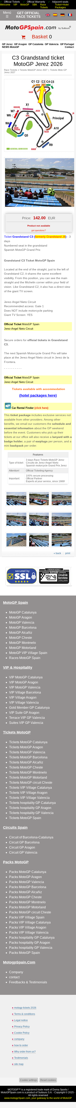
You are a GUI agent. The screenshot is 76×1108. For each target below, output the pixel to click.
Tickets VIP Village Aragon (28, 792)
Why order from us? (25, 1051)
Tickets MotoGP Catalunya (28, 742)
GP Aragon (20, 44)
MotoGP (24, 4)
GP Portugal (67, 44)
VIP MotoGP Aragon (23, 682)
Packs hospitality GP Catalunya (32, 937)
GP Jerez (7, 44)
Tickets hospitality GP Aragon (30, 808)
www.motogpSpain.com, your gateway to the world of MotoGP (38, 1098)
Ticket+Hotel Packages (62, 6)
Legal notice (21, 1020)
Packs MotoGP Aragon (25, 877)
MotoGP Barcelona (22, 627)
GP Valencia (52, 44)
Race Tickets (44, 6)
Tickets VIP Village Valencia (29, 797)
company (19, 1039)
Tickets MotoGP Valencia (27, 752)
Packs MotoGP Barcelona (27, 887)
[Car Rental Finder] (8, 407)
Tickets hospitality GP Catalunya (32, 802)
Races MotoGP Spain (24, 658)
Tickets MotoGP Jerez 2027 (33, 70)
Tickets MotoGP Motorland (28, 777)
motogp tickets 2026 (25, 1007)
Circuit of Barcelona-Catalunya (31, 837)
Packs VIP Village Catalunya (30, 922)
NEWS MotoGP (10, 47)
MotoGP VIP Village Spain (28, 653)
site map (19, 1064)
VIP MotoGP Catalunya (26, 677)
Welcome (5, 4)
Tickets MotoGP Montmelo (28, 772)
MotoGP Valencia (21, 622)
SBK (34, 4)
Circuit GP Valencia (23, 852)
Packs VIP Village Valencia (28, 932)
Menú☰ (7, 14)
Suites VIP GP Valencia (26, 722)
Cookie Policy (21, 1032)
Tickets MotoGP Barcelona (28, 757)
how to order (21, 1045)
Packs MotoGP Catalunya (27, 872)
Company (16, 972)
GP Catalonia (35, 44)
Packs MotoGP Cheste (25, 897)
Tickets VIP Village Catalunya (30, 787)
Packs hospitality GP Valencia (30, 947)
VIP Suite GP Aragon (24, 712)
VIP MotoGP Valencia (24, 687)
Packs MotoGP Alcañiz (25, 892)
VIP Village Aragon (22, 697)
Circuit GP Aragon (22, 847)
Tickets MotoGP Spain (25, 818)
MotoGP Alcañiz (20, 632)
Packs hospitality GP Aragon (29, 942)
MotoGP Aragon (20, 617)
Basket (40, 36)
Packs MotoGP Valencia (26, 882)
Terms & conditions (24, 1014)
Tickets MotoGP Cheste (26, 767)
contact (69, 47)
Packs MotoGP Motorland (27, 907)
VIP (15, 4)
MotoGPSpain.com (11, 1092)
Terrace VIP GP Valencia (27, 717)
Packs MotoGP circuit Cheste (30, 912)
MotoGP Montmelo (22, 642)
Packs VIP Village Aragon (27, 927)
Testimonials (21, 1057)
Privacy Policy (22, 1026)
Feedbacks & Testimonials (28, 982)
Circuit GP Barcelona (24, 842)
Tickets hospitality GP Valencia (31, 813)
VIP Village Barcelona (25, 692)
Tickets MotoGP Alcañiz (26, 762)
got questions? (38, 230)
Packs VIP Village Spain (26, 917)
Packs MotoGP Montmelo (27, 902)
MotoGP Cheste (20, 637)
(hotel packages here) (38, 395)
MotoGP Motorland (22, 647)
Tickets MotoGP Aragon (26, 747)
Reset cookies (48, 1080)
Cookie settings (28, 1080)
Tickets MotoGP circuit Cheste (30, 782)
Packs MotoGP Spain (24, 952)
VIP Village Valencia (24, 702)
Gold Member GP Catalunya (29, 707)
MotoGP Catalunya (22, 612)
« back (57, 553)
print (67, 553)
